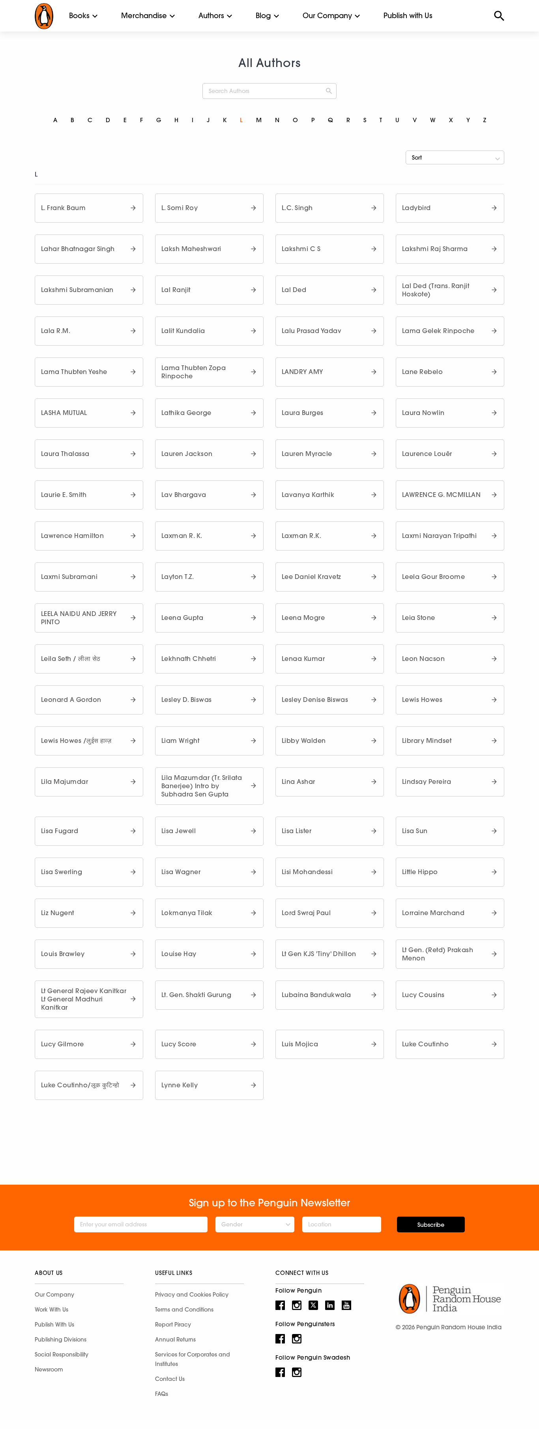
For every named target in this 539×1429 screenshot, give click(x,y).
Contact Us (170, 1378)
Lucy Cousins (423, 995)
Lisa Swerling (61, 872)
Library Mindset (426, 740)
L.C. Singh (297, 208)
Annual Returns (175, 1339)
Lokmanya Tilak (187, 913)
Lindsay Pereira (426, 781)
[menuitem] (79, 16)
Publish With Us (54, 1324)
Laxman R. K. (181, 536)
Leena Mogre (303, 617)
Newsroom (49, 1369)
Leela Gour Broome (433, 577)
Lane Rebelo (422, 372)
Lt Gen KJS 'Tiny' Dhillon (319, 954)
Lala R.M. (55, 331)
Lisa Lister (296, 831)
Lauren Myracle (307, 454)
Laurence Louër (427, 454)
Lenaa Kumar (303, 658)
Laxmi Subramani (69, 577)
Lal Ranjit (176, 290)
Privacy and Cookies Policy (191, 1294)
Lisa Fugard (59, 831)
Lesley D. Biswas (186, 699)
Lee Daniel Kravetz (311, 577)
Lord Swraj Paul (306, 913)
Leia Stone (418, 617)
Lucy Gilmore (62, 1044)
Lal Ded (294, 290)
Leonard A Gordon (71, 699)
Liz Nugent (57, 913)
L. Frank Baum (63, 208)
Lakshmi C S (301, 249)
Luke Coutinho (425, 1044)
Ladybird (416, 208)
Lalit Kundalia (183, 331)
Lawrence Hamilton (72, 536)
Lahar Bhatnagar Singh (78, 249)
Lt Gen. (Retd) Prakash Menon (437, 954)
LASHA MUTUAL (64, 413)
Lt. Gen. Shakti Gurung (196, 995)
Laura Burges (303, 413)
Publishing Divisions (60, 1339)
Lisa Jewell (178, 831)
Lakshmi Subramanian (77, 290)
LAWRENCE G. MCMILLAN (441, 495)
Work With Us (51, 1309)
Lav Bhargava (183, 495)
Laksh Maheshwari (191, 249)
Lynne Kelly (179, 1085)
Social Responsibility (61, 1354)
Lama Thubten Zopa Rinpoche (193, 372)
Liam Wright (180, 740)
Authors (211, 15)
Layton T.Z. (177, 577)
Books (79, 15)
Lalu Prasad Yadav (311, 331)
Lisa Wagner (180, 872)
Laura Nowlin (423, 413)
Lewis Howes (422, 699)
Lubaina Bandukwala (316, 995)
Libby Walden (304, 740)
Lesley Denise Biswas (315, 699)
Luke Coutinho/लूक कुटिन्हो (80, 1085)
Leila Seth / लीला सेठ (70, 658)
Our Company (327, 15)
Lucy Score (179, 1044)
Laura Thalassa (65, 454)
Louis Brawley (62, 954)
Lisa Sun (415, 831)
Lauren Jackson (187, 454)
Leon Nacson (423, 658)
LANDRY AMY (302, 372)
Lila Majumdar (64, 781)
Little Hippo (420, 872)
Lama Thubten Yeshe (74, 372)
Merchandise (144, 15)
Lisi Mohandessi (307, 872)
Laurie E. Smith (63, 495)
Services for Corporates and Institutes (192, 1359)
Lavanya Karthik (308, 495)
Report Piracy (173, 1324)
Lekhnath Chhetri (188, 658)
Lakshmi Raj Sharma (435, 249)
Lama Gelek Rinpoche (438, 331)
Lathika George (186, 413)
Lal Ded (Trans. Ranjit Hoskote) (435, 290)
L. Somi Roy (179, 208)
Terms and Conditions (184, 1309)
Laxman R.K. (301, 536)
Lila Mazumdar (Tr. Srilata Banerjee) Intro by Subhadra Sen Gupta (201, 786)
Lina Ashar (298, 781)
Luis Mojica (300, 1044)
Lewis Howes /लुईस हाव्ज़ (76, 740)
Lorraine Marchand (433, 913)
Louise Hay (179, 954)
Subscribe (430, 1224)
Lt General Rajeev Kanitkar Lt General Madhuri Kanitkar (83, 999)
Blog (263, 15)
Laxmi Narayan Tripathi (439, 536)
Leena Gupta (182, 617)
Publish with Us (408, 15)
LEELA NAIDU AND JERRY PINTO (79, 618)
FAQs (161, 1393)
